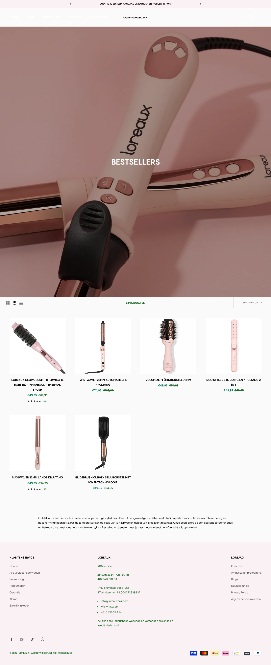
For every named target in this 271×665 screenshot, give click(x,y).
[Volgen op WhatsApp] (42, 639)
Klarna (13, 599)
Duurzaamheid (240, 585)
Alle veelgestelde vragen (25, 572)
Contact (75, 17)
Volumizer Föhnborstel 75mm (168, 380)
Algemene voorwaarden (246, 599)
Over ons (236, 566)
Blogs (234, 579)
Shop (30, 17)
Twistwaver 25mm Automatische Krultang (102, 382)
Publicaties (98, 17)
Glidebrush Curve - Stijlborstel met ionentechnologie (103, 480)
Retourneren (17, 585)
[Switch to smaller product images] (14, 302)
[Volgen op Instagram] (22, 639)
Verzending (17, 579)
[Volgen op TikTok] (32, 639)
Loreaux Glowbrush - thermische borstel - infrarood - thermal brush (37, 384)
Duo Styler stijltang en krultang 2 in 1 (233, 382)
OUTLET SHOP (51, 17)
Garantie (15, 592)
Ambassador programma (246, 572)
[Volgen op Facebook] (11, 639)
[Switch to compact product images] (21, 302)
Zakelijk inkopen (20, 605)
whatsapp (112, 606)
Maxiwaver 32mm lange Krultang (37, 477)
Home (14, 17)
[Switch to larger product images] (8, 302)
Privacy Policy (239, 592)
